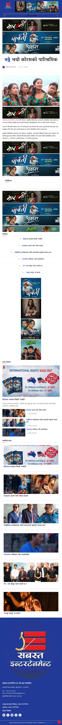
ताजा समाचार (6, 362)
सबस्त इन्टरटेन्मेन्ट (11, 67)
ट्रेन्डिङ (5, 234)
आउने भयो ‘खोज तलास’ (32, 246)
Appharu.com (49, 723)
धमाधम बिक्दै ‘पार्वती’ (33, 239)
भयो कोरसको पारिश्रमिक (31, 60)
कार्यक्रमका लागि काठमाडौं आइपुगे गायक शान (33, 252)
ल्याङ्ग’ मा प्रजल (33, 272)
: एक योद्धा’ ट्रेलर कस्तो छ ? (33, 266)
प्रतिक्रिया (8, 181)
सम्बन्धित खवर (7, 441)
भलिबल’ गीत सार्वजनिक (33, 259)
